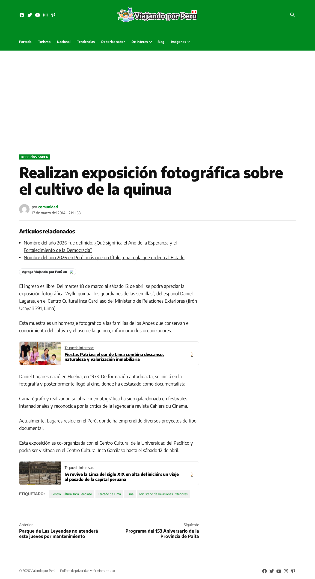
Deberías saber (113, 42)
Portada (25, 42)
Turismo (44, 42)
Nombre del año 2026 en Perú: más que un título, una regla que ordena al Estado (104, 257)
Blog (161, 42)
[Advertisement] (157, 101)
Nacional (64, 42)
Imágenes (178, 42)
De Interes (139, 42)
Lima (130, 494)
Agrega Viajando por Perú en (45, 272)
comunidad (48, 207)
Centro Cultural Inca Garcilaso (71, 494)
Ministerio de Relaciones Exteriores (163, 494)
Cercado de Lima (109, 494)
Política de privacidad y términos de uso (87, 571)
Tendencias (86, 42)
